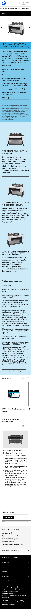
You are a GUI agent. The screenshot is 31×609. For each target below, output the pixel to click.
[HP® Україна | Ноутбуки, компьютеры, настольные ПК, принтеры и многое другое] (4, 3)
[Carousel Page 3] (17, 39)
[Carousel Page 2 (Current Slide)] (14, 39)
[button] (28, 379)
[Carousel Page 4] (19, 39)
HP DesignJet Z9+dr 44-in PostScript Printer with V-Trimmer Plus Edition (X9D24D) (14, 453)
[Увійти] (23, 3)
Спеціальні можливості (8, 589)
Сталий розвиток (11, 587)
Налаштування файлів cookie (10, 591)
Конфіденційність (21, 589)
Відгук (3, 587)
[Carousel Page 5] (20, 39)
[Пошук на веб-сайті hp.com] (19, 3)
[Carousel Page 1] (10, 39)
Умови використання (7, 593)
